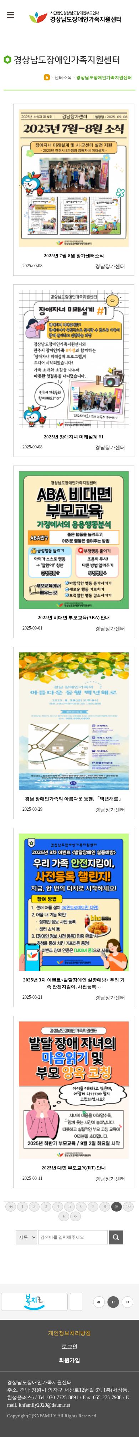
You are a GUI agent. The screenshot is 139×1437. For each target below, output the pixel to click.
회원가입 (69, 1360)
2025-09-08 (32, 265)
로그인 (70, 1346)
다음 (63, 1216)
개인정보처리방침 (69, 1333)
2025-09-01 (32, 628)
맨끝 (75, 1216)
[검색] (115, 1237)
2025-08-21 (32, 997)
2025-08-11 (32, 1178)
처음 (10, 1207)
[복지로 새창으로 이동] (34, 1301)
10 (128, 1206)
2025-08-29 (32, 809)
